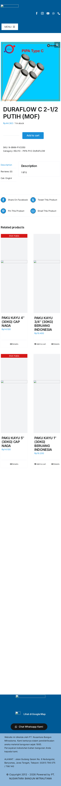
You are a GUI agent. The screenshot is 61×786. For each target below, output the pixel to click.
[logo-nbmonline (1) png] (10, 5)
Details (15, 344)
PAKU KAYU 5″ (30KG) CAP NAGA (13, 442)
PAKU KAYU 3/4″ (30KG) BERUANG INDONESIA (43, 324)
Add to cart (33, 135)
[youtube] (48, 13)
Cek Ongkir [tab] (6, 178)
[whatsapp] (53, 13)
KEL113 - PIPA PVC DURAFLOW (29, 151)
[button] (57, 45)
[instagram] (42, 13)
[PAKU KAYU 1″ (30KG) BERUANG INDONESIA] (47, 393)
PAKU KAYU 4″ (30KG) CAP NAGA (13, 322)
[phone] (59, 13)
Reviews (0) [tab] (6, 171)
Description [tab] (6, 165)
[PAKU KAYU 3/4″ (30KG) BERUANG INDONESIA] (47, 273)
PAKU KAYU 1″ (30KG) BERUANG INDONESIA (45, 444)
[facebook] (36, 13)
